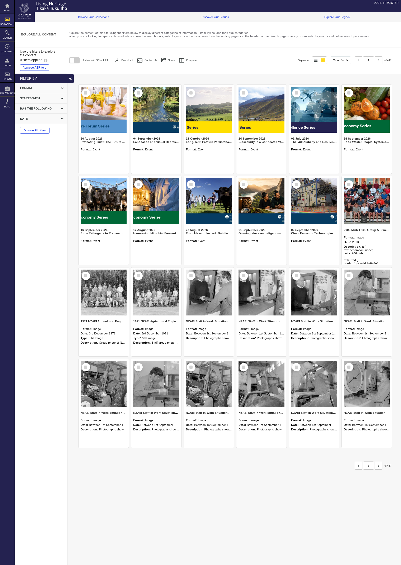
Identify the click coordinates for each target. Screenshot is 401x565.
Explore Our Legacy (337, 17)
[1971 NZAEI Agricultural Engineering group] (104, 292)
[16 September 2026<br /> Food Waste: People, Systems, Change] (367, 110)
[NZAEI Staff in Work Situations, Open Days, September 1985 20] (156, 384)
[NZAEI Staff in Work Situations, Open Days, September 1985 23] (314, 292)
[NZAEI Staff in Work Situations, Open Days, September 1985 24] (261, 292)
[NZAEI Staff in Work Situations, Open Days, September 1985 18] (261, 384)
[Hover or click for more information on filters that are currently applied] (45, 60)
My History (7, 51)
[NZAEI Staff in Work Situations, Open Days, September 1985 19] (209, 384)
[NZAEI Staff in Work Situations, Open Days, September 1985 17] (314, 384)
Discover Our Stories (215, 17)
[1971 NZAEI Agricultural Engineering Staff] (156, 292)
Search (7, 38)
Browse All (7, 24)
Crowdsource (7, 93)
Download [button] (123, 60)
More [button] (7, 107)
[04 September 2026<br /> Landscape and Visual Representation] (156, 110)
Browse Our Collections (93, 17)
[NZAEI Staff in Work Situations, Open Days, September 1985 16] (367, 384)
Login (7, 65)
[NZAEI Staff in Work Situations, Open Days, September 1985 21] (104, 384)
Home (7, 10)
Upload (7, 79)
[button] (147, 60)
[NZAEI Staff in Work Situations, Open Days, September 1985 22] (367, 292)
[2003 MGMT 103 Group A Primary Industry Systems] (367, 201)
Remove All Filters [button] (34, 67)
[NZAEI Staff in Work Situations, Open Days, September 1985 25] (209, 292)
